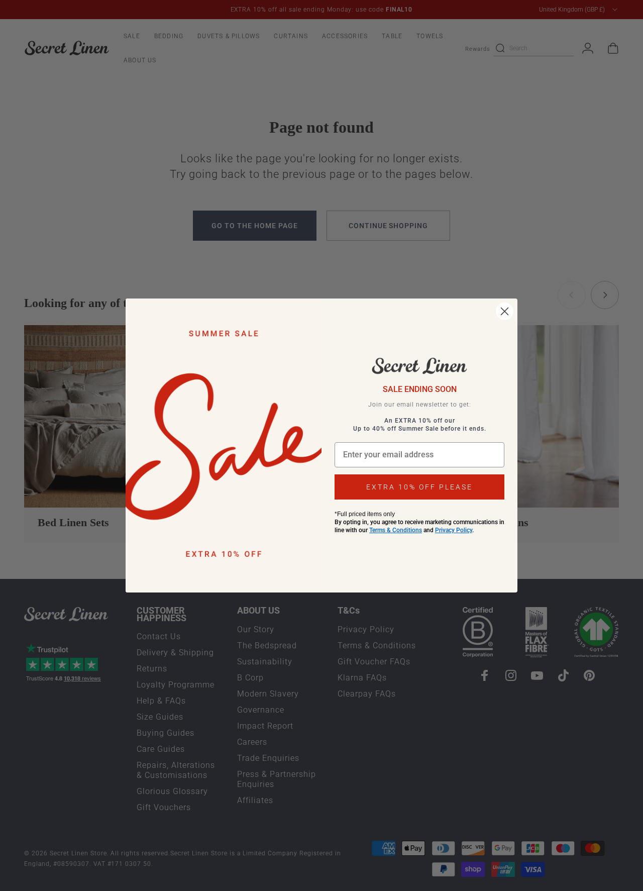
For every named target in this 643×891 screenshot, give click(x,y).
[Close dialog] (504, 311)
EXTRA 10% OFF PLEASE (419, 487)
